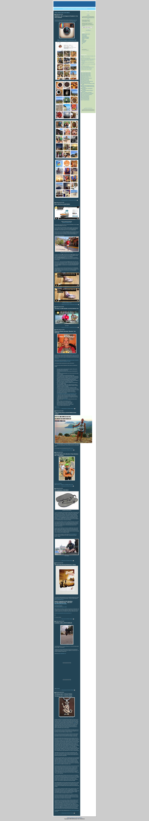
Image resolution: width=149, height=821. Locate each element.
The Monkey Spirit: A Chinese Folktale (86, 69)
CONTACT (59, 12)
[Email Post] (77, 200)
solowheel (58, 688)
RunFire (69, 484)
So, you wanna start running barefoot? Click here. (88, 18)
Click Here (71, 448)
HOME (56, 12)
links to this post (74, 200)
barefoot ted (58, 484)
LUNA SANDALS (67, 12)
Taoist (74, 722)
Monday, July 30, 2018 (64, 200)
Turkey (72, 484)
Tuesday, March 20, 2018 (64, 327)
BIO (62, 12)
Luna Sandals (66, 484)
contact (83, 25)
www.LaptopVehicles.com (59, 599)
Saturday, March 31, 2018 (65, 304)
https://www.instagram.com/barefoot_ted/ (66, 40)
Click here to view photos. (58, 483)
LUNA (59, 517)
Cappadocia (62, 484)
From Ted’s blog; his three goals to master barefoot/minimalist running (66, 393)
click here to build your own (67, 222)
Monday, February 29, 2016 (65, 408)
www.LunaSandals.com (73, 534)
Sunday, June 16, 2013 (64, 560)
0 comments (70, 200)
